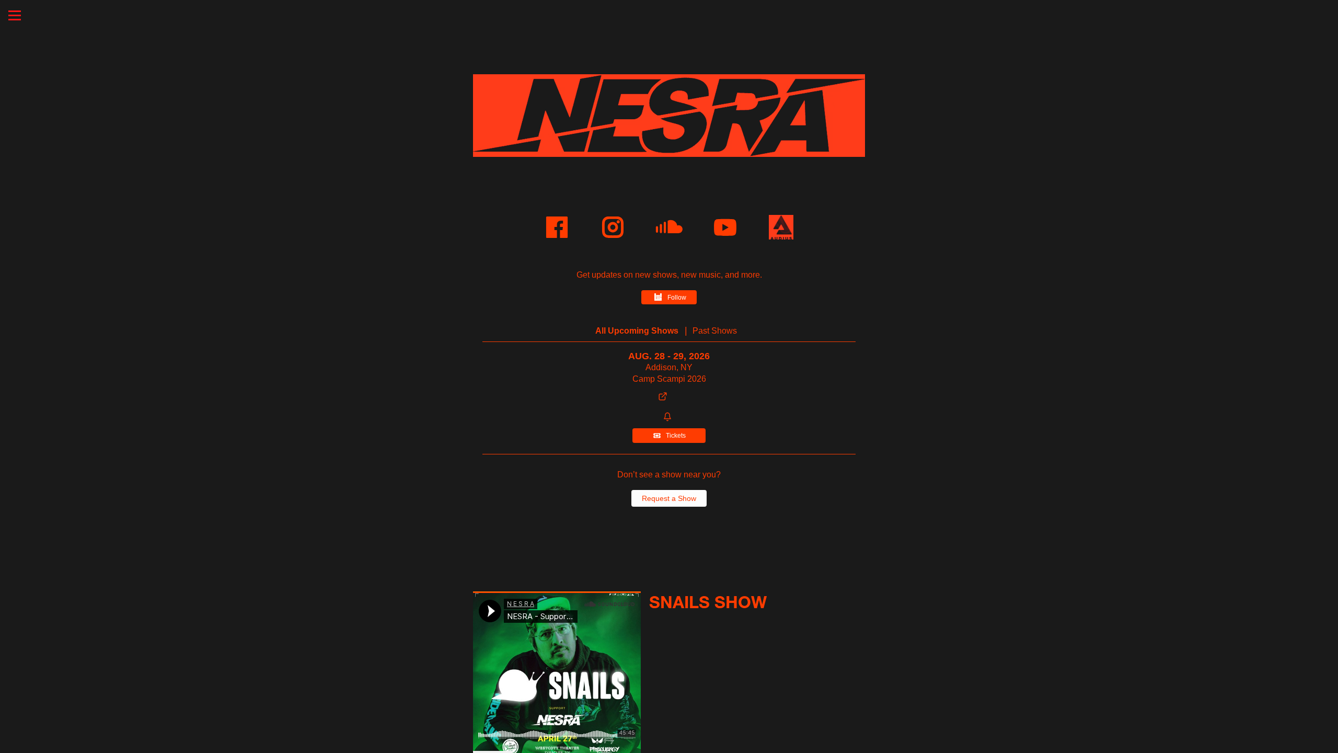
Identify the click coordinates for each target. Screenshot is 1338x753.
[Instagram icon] (613, 227)
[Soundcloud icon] (669, 227)
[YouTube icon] (725, 227)
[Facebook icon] (557, 227)
